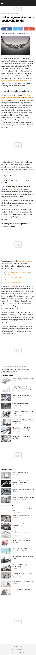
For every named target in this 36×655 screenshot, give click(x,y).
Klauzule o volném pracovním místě (23, 581)
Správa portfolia (15, 13)
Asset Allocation (25, 261)
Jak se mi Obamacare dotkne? (21, 515)
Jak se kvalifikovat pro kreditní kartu (23, 497)
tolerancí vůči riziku (13, 189)
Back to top (18, 646)
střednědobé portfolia (15, 98)
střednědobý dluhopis (14, 282)
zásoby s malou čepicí (14, 277)
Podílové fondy (5, 13)
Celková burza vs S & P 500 (20, 395)
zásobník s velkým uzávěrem (16, 272)
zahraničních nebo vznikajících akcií (19, 280)
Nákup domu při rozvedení (20, 472)
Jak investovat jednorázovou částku (23, 379)
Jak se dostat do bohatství (20, 548)
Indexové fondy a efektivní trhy (21, 403)
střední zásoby (12, 275)
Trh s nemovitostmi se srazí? (21, 589)
